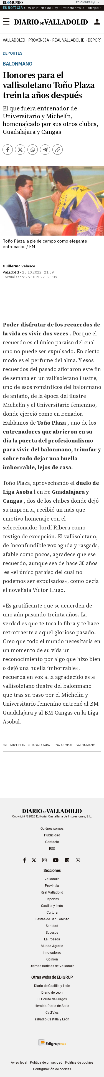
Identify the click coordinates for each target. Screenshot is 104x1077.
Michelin (18, 745)
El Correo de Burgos (52, 999)
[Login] (97, 22)
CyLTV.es (52, 1013)
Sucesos (52, 933)
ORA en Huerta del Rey (41, 8)
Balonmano (85, 745)
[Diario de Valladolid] (51, 22)
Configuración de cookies (52, 1069)
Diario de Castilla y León (52, 986)
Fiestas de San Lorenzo (52, 919)
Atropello (95, 8)
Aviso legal (19, 1062)
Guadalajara (39, 745)
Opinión (52, 959)
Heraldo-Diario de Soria (52, 1006)
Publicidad (52, 835)
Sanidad (52, 926)
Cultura (52, 912)
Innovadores (52, 953)
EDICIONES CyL (86, 2)
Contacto (52, 842)
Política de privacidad (46, 1062)
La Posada (52, 939)
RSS (52, 849)
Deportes (12, 53)
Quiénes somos (52, 829)
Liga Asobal (63, 745)
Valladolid (14, 40)
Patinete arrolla (73, 8)
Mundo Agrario (52, 946)
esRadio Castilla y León (52, 1019)
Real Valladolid (68, 40)
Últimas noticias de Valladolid (52, 966)
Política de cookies (79, 1062)
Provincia (39, 40)
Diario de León (52, 992)
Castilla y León (52, 906)
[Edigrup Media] (52, 1042)
